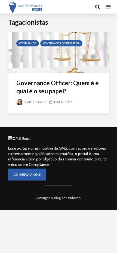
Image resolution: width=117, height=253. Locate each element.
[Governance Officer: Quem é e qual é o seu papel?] (58, 52)
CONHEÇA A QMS (27, 174)
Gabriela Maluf (35, 102)
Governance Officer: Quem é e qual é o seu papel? (57, 87)
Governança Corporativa (61, 43)
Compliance (27, 43)
